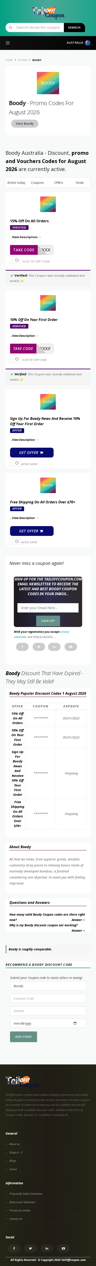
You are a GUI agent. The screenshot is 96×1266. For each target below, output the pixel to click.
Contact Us (15, 1219)
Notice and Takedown (22, 1202)
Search (74, 27)
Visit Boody (25, 123)
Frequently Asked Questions (25, 1194)
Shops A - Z (16, 1152)
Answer (77, 920)
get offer (29, 452)
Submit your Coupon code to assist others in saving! (46, 978)
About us (14, 1144)
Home (13, 1169)
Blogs (12, 1161)
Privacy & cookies (19, 1210)
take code (23, 249)
